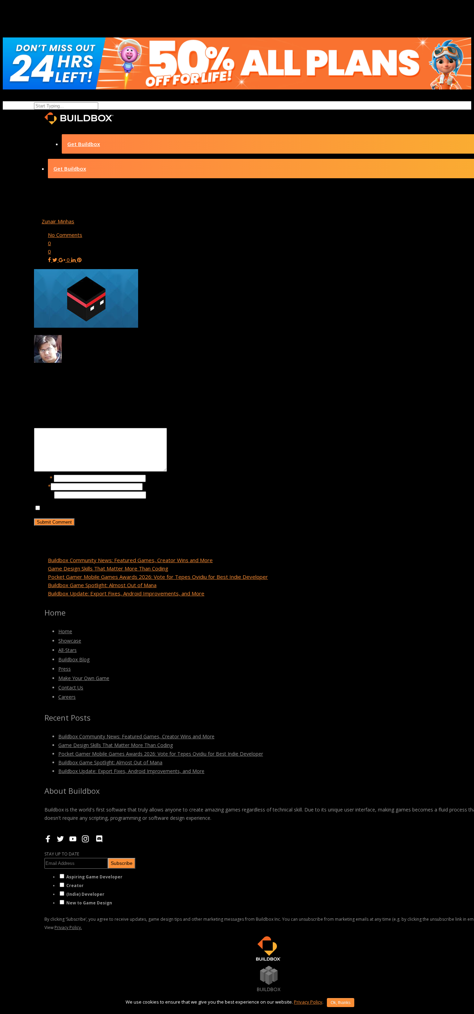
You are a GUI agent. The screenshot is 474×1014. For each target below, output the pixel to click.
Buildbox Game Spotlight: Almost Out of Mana (102, 585)
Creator (75, 885)
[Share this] (50, 259)
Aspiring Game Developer (94, 877)
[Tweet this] (55, 259)
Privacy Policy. (68, 927)
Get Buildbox (83, 143)
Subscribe (122, 863)
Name (43, 477)
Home (65, 631)
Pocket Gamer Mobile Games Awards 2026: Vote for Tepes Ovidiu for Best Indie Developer (158, 576)
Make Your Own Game (83, 678)
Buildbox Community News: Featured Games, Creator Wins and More (130, 560)
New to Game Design (89, 903)
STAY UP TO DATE (61, 854)
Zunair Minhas (58, 221)
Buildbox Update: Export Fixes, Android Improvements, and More (126, 593)
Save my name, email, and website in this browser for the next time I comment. (135, 508)
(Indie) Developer (85, 894)
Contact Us (70, 687)
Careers (67, 697)
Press (64, 668)
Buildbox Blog (74, 659)
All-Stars (67, 650)
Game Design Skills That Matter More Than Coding (108, 568)
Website (44, 494)
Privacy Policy (308, 1002)
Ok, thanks (340, 1002)
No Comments (65, 234)
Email (42, 486)
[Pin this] (79, 259)
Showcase (69, 640)
